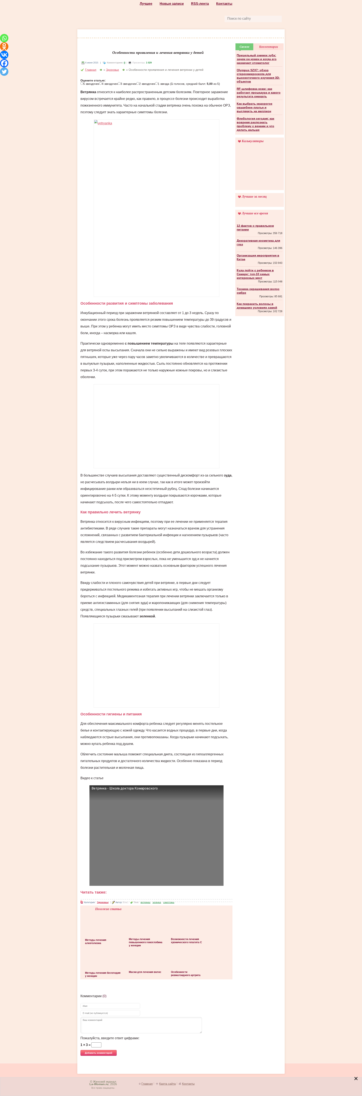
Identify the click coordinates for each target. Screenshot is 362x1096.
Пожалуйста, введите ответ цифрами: (109, 1038)
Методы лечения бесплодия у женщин (102, 974)
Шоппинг (128, 34)
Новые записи (172, 3)
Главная (90, 69)
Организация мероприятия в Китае (258, 257)
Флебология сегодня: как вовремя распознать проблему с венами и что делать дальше (255, 124)
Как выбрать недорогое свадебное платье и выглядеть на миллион (254, 107)
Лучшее (146, 3)
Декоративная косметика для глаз (258, 242)
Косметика (150, 34)
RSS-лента (200, 3)
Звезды (235, 34)
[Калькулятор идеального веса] (259, 169)
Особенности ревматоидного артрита (185, 974)
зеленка (157, 902)
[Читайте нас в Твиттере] (191, 18)
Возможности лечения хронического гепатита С (186, 941)
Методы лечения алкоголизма (95, 942)
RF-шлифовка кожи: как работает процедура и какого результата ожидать (259, 92)
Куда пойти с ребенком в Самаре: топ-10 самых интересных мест (255, 274)
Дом (251, 34)
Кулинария (214, 34)
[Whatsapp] (4, 38)
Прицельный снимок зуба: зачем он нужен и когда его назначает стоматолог (257, 59)
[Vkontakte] (4, 55)
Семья (265, 34)
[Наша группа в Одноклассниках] (181, 18)
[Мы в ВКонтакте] (200, 18)
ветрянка (145, 902)
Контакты (224, 3)
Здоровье (174, 34)
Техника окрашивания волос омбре (258, 290)
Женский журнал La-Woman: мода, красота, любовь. (109, 15)
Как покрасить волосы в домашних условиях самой (257, 305)
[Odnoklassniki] (4, 46)
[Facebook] (4, 63)
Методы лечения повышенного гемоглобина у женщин (145, 942)
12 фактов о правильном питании (255, 227)
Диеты (193, 34)
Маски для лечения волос (145, 972)
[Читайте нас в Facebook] (171, 18)
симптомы (168, 902)
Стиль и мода (102, 34)
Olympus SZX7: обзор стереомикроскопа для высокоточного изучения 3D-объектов (258, 75)
